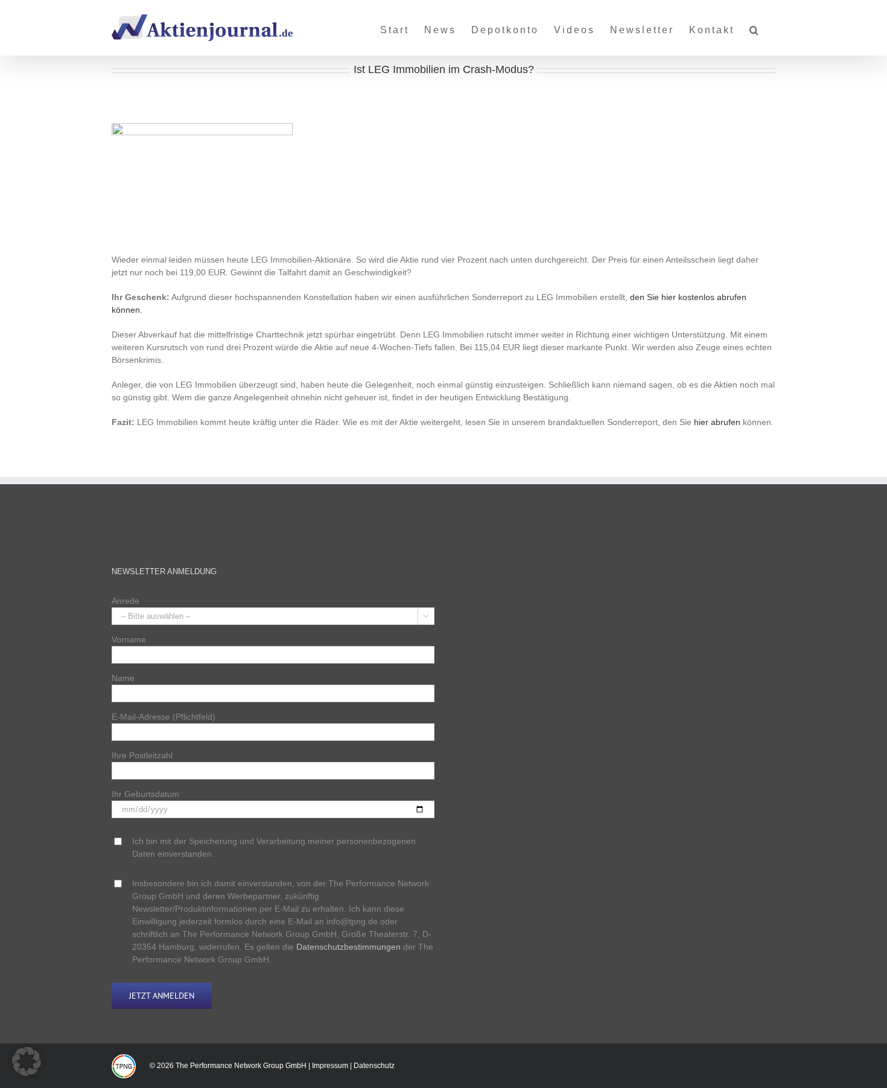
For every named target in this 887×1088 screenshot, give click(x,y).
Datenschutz (374, 1065)
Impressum (330, 1065)
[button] (754, 25)
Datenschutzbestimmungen (348, 947)
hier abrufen (717, 422)
